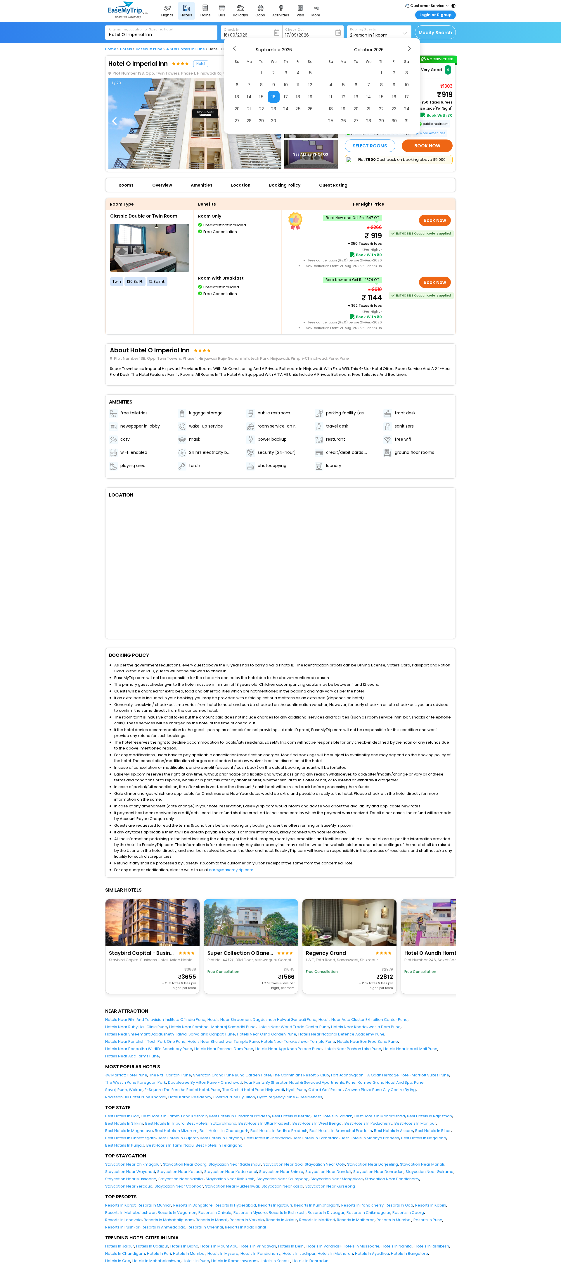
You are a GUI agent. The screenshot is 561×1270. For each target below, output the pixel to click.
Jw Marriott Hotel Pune (126, 1075)
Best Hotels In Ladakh (332, 1116)
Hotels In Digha (184, 1246)
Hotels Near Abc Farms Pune (132, 1056)
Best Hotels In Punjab (124, 1145)
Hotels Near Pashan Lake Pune (352, 1049)
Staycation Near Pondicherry (392, 1179)
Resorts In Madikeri (317, 1220)
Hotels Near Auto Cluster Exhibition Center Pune (363, 1019)
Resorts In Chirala (214, 1212)
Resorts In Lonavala (123, 1220)
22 (261, 109)
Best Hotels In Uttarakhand (211, 1123)
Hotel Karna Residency (189, 1097)
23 (273, 109)
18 (298, 97)
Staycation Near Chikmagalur (133, 1164)
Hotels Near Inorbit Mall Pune (410, 1049)
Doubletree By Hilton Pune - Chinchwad (205, 1082)
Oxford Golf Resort (325, 1089)
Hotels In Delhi (291, 1246)
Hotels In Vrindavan (258, 1246)
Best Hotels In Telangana (219, 1145)
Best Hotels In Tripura (165, 1123)
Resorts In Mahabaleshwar (130, 1212)
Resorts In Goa (399, 1205)
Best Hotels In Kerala (291, 1116)
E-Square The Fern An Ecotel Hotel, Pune (182, 1089)
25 (298, 109)
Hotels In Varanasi (324, 1246)
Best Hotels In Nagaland (423, 1138)
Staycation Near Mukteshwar (232, 1186)
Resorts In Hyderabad (235, 1205)
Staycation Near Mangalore (337, 1179)
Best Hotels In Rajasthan (429, 1116)
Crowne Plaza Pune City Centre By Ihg (380, 1089)
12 (310, 85)
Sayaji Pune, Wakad (124, 1089)
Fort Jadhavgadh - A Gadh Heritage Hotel (370, 1075)
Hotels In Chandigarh (125, 1253)
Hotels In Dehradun (310, 1261)
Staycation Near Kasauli (179, 1171)
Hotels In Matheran (335, 1253)
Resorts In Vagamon (177, 1212)
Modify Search (435, 33)
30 (273, 121)
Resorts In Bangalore (193, 1205)
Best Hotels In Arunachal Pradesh (340, 1130)
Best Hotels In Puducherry (368, 1123)
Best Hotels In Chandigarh (224, 1130)
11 (298, 85)
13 (237, 97)
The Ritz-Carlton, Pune (170, 1075)
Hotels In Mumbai (189, 1253)
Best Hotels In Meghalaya (129, 1130)
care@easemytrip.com (231, 870)
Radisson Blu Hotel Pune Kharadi (135, 1097)
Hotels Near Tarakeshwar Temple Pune (298, 1041)
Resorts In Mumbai (394, 1220)
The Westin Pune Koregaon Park (135, 1082)
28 (249, 121)
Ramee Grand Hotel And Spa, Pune (391, 1082)
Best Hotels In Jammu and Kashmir (174, 1116)
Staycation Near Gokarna (429, 1171)
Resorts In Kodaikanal (245, 1227)
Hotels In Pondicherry (260, 1253)
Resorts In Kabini (430, 1205)
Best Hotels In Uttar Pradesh (264, 1123)
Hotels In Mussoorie (361, 1246)
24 (285, 109)
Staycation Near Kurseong (330, 1186)
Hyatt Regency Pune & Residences (289, 1097)
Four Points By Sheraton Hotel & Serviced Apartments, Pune (300, 1082)
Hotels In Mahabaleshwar (156, 1261)
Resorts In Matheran (356, 1220)
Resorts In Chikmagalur (368, 1212)
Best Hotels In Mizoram (176, 1130)
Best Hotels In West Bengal (317, 1123)
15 (261, 97)
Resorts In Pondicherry (362, 1205)
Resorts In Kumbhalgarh (316, 1205)
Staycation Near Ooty (325, 1164)
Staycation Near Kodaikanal (230, 1171)
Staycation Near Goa (283, 1164)
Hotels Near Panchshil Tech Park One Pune (145, 1041)
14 (249, 97)
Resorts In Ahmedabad (164, 1227)
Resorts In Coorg (408, 1212)
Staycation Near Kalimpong (283, 1179)
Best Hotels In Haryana (221, 1138)
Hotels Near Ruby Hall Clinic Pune (136, 1027)
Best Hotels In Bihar (433, 1130)
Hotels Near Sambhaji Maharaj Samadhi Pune (212, 1027)
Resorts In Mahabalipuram (169, 1220)
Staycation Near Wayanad (130, 1171)
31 (407, 121)
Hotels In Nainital (397, 1246)
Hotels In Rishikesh (432, 1246)
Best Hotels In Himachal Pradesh (239, 1116)
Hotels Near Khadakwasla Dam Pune (366, 1027)
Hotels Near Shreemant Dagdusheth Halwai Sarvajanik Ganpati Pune (170, 1034)
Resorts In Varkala (247, 1220)
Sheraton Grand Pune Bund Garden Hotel (232, 1075)
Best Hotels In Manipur (415, 1123)
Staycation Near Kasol (282, 1186)
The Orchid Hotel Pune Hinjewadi (253, 1089)
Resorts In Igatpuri (275, 1205)
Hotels (126, 49)
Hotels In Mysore (222, 1253)
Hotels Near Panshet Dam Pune (223, 1049)
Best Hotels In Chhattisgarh (130, 1138)
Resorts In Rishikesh (287, 1212)
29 (261, 121)
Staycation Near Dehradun (378, 1171)
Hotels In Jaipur (119, 1246)
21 (249, 109)
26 (310, 109)
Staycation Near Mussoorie (130, 1179)
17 (286, 97)
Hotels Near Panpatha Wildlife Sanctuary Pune (148, 1049)
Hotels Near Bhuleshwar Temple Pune (223, 1041)
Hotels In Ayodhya (372, 1253)
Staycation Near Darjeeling (372, 1164)
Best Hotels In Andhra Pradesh (278, 1130)
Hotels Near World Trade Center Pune (293, 1027)
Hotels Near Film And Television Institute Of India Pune (155, 1019)
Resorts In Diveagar (326, 1212)
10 (286, 85)
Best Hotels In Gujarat (178, 1138)
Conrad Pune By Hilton (234, 1097)
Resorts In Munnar (154, 1205)
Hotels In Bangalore (409, 1253)
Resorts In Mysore (250, 1212)
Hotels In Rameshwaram (234, 1261)
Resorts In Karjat (120, 1205)
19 (310, 97)
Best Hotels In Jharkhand (267, 1138)
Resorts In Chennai (205, 1227)
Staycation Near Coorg (185, 1164)
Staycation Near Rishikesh (230, 1179)
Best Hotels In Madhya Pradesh (370, 1138)
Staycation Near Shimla (281, 1171)
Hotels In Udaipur (152, 1246)
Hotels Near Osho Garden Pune (266, 1034)
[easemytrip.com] (128, 16)
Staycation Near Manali (422, 1164)
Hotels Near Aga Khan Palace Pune (288, 1049)
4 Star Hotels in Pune (185, 49)
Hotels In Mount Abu (219, 1246)
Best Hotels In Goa (122, 1116)
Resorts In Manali (212, 1220)
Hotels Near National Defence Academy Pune (341, 1034)
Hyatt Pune (296, 1089)
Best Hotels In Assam (393, 1130)
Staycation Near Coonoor (179, 1186)
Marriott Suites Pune (430, 1075)
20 (237, 109)
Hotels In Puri (159, 1253)
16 (273, 97)
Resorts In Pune (427, 1220)
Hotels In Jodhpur (299, 1253)
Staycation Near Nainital (181, 1179)
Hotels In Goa (117, 1261)
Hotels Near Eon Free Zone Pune (367, 1041)
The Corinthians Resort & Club (301, 1075)
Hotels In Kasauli (275, 1261)
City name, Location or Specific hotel (141, 29)
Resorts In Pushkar (122, 1227)
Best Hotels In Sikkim (124, 1123)
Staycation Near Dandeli (328, 1171)
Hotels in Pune (149, 49)
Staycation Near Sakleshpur (235, 1164)
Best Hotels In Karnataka (316, 1138)
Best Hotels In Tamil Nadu (170, 1145)
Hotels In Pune (196, 1261)
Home (110, 49)
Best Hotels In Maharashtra (379, 1116)
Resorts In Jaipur (281, 1220)
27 (237, 121)
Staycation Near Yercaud (129, 1186)
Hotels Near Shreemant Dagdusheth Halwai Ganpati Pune (261, 1019)
